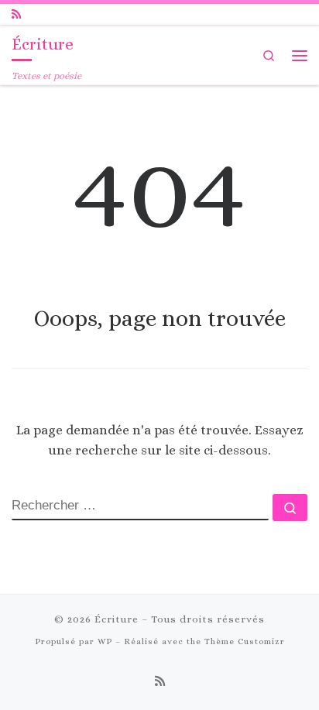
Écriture (116, 619)
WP (105, 641)
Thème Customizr (244, 641)
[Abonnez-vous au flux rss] (16, 14)
